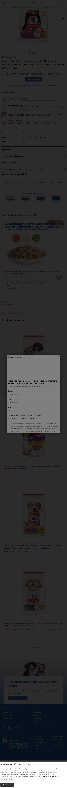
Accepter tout (7, 784)
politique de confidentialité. (50, 776)
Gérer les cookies (7, 779)
